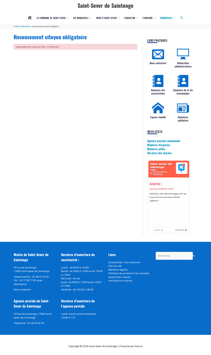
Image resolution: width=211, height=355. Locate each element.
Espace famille (158, 117)
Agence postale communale (163, 141)
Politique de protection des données (128, 273)
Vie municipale (81, 18)
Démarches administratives (183, 64)
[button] (182, 18)
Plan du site (115, 266)
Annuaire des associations (158, 91)
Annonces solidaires (183, 118)
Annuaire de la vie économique (183, 91)
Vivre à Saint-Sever (106, 18)
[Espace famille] (158, 108)
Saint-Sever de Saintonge (105, 5)
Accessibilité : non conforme (124, 262)
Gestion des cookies (119, 277)
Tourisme (148, 18)
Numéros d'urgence (158, 145)
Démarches (166, 18)
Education (129, 18)
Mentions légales (118, 269)
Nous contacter (158, 63)
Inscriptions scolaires (120, 280)
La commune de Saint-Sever (51, 18)
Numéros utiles (156, 149)
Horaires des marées (159, 153)
